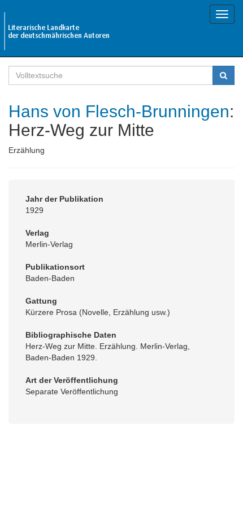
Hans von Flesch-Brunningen (118, 111)
